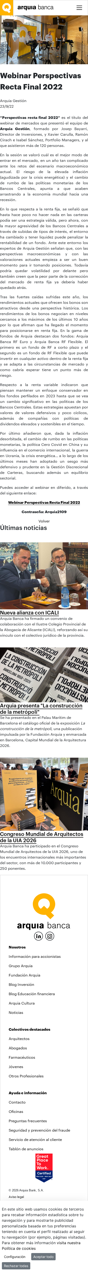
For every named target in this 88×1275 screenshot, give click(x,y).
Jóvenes (16, 1066)
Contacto (17, 1102)
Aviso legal (16, 1196)
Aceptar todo (43, 1257)
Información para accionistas (35, 956)
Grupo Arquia (21, 965)
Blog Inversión (21, 984)
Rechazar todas (16, 1266)
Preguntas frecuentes (28, 1121)
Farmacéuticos (22, 1057)
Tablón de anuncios (26, 1149)
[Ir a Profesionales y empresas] (37, 7)
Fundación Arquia (24, 975)
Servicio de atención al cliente (35, 1139)
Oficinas (16, 1111)
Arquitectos (19, 1038)
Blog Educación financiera (32, 993)
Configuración (14, 1257)
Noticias (16, 1012)
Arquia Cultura (22, 1003)
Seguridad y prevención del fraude (39, 1130)
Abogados (18, 1048)
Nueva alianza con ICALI (29, 612)
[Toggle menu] (79, 7)
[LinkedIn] (38, 935)
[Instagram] (50, 936)
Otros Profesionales (26, 1076)
